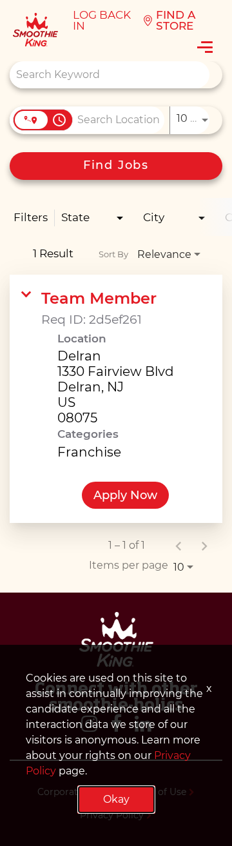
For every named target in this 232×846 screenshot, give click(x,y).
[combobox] (109, 74)
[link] (116, 399)
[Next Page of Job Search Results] (204, 545)
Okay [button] (116, 799)
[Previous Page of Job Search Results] (178, 545)
